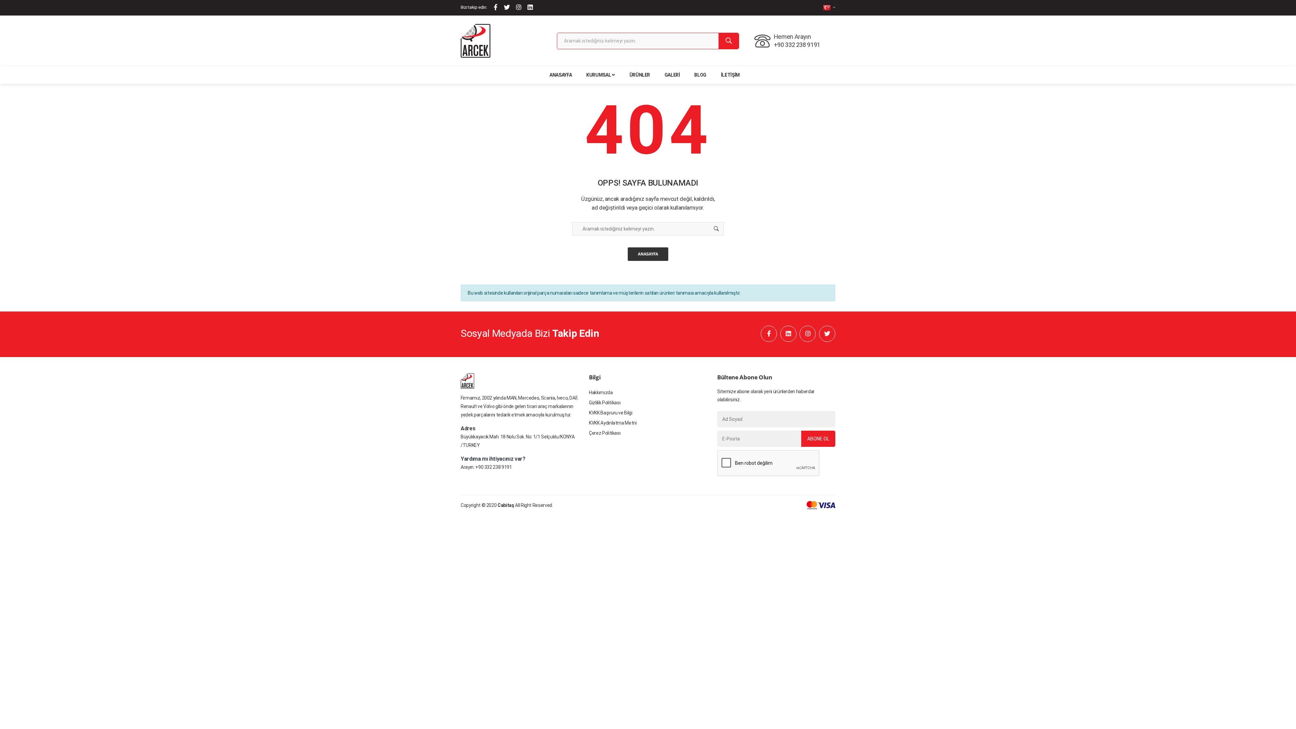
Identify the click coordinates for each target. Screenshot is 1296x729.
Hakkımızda (601, 392)
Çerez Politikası (604, 433)
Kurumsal (598, 75)
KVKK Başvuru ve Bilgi (610, 412)
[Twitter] (507, 7)
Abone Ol (818, 438)
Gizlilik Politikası (604, 402)
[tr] (829, 7)
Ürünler (639, 75)
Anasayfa (560, 75)
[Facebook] (495, 7)
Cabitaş (505, 505)
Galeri (672, 75)
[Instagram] (518, 7)
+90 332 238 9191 (493, 467)
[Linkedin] (530, 7)
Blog (700, 75)
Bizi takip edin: (474, 7)
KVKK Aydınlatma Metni (613, 423)
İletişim (730, 75)
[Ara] (729, 41)
